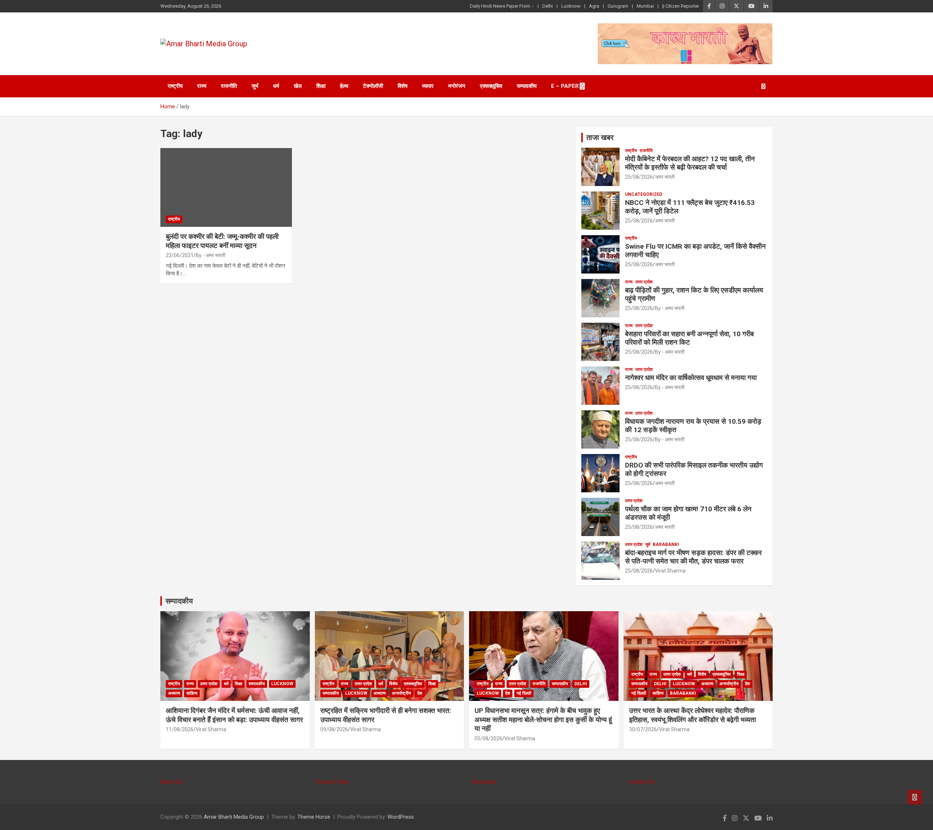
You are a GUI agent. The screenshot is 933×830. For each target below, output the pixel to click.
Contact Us (641, 782)
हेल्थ (344, 86)
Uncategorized (643, 194)
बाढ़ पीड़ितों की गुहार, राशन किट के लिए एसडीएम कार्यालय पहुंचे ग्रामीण (694, 294)
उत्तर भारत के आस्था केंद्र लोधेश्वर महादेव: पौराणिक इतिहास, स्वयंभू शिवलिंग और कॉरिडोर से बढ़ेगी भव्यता (692, 715)
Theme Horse (313, 817)
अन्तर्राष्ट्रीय (401, 693)
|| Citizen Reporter (680, 6)
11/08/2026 (180, 729)
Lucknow (571, 6)
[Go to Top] (914, 797)
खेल (298, 86)
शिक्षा (320, 86)
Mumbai (645, 6)
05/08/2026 (488, 738)
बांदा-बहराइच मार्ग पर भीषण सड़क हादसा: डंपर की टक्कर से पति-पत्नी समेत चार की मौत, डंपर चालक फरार (693, 556)
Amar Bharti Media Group (234, 817)
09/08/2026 (334, 729)
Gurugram (618, 6)
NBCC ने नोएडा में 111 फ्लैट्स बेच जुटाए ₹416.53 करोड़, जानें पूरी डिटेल (690, 206)
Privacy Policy (332, 782)
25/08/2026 (639, 177)
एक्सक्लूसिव (491, 86)
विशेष (402, 86)
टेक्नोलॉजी (373, 86)
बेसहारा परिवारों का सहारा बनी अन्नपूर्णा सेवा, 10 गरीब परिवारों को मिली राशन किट (689, 338)
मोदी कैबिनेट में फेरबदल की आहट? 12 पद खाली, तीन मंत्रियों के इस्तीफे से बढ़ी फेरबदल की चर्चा (690, 163)
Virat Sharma (670, 571)
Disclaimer (484, 782)
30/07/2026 (643, 729)
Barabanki (666, 544)
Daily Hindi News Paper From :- (502, 6)
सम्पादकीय (526, 86)
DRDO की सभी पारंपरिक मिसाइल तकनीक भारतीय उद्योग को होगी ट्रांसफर (694, 469)
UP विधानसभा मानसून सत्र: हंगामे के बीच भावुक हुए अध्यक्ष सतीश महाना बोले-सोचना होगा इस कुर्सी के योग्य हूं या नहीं (543, 719)
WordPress (400, 817)
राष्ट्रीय (175, 86)
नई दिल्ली (523, 693)
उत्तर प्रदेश (644, 281)
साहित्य (192, 693)
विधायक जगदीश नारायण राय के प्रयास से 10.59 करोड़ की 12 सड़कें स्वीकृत (693, 425)
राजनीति (229, 86)
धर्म (276, 86)
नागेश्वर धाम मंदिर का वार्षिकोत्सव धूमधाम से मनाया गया (691, 377)
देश (419, 693)
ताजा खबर (600, 137)
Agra (594, 6)
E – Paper (565, 86)
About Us (171, 782)
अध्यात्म (174, 693)
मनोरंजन (456, 86)
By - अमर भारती (210, 255)
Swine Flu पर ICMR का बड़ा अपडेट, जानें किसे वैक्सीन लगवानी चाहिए (695, 250)
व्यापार (428, 86)
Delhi (547, 6)
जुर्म (254, 86)
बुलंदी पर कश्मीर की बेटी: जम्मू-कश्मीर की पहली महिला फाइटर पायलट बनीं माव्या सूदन (222, 241)
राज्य (201, 86)
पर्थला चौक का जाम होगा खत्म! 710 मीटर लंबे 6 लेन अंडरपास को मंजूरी (688, 513)
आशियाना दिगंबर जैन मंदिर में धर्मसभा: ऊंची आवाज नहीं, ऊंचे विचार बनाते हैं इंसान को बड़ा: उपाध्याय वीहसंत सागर (234, 715)
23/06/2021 (180, 255)
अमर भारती (665, 177)
